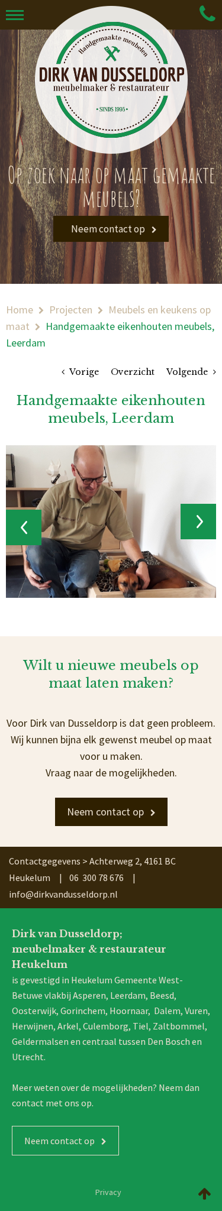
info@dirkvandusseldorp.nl (63, 894)
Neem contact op (108, 228)
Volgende (188, 372)
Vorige (83, 372)
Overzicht (133, 372)
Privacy (108, 1192)
